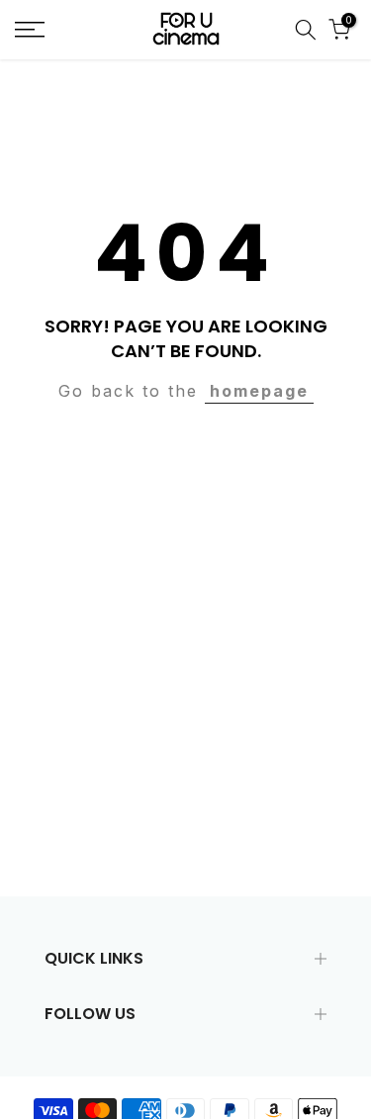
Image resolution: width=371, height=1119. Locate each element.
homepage (259, 391)
